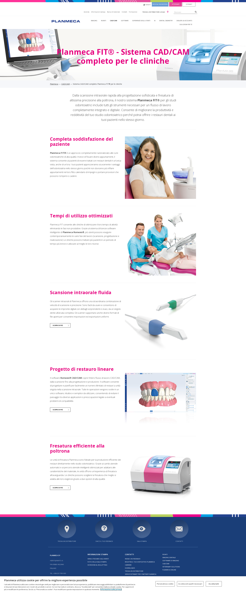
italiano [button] (148, 5)
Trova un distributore (67, 541)
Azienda (86, 12)
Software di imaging (170, 561)
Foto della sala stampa (97, 562)
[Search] (195, 11)
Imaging (94, 21)
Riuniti (103, 21)
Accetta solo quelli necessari (190, 584)
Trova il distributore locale (153, 12)
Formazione (133, 12)
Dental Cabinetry (166, 21)
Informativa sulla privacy (111, 589)
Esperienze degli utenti (141, 21)
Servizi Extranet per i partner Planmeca (140, 574)
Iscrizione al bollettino (97, 565)
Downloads (130, 568)
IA (154, 21)
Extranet (189, 4)
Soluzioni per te (186, 24)
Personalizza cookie (165, 584)
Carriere (128, 565)
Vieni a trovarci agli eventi (98, 559)
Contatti (124, 12)
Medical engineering (160, 4)
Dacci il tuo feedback (104, 541)
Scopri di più (58, 325)
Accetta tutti (214, 584)
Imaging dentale (169, 557)
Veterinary (175, 4)
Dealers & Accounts (184, 21)
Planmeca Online (169, 570)
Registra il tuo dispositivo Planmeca (140, 562)
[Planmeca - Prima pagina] (65, 20)
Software (125, 21)
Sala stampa (142, 541)
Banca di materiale (113, 12)
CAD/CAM (113, 21)
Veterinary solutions (171, 567)
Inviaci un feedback (132, 559)
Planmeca (54, 84)
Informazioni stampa (98, 12)
